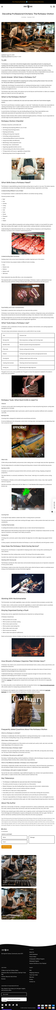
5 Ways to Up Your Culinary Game (9, 970)
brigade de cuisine (7, 821)
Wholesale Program (34, 961)
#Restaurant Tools (33, 820)
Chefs (2, 823)
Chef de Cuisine (24, 821)
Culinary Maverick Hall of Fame (9, 976)
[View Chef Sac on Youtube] (2, 1008)
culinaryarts (27, 823)
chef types (52, 821)
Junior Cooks (46, 823)
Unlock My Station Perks (14, 999)
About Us (31, 952)
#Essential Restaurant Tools (49, 818)
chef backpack (14, 821)
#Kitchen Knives (14, 820)
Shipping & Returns (34, 972)
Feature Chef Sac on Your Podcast (37, 963)
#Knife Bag (20, 820)
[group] (28, 2)
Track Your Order (33, 975)
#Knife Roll (24, 820)
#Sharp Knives (41, 820)
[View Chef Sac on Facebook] (9, 1005)
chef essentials (31, 821)
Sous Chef (35, 825)
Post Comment (6, 846)
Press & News (32, 956)
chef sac (44, 821)
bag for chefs (46, 820)
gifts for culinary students (39, 823)
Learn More (3, 967)
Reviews (3, 979)
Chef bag (19, 821)
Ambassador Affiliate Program (36, 959)
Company (31, 949)
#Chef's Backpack (29, 818)
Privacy (31, 979)
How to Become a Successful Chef (13, 915)
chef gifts (36, 821)
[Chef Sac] (28, 6)
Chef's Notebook (33, 954)
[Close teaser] (52, 511)
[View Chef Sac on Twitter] (13, 1005)
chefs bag (6, 823)
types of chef (49, 825)
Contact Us (32, 981)
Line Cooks (13, 825)
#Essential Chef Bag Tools (38, 818)
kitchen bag (52, 823)
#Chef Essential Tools (21, 818)
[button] (51, 7)
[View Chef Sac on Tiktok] (6, 1005)
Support (31, 967)
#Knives (28, 820)
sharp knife (31, 825)
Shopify (33, 1007)
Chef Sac (25, 1007)
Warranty (31, 977)
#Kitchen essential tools (6, 820)
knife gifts (8, 825)
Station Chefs (44, 825)
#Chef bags (14, 818)
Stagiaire (39, 825)
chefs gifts (10, 823)
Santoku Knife (26, 825)
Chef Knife (40, 821)
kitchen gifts (3, 825)
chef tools (48, 821)
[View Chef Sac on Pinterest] (17, 1005)
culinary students (21, 823)
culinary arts (14, 823)
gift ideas (32, 823)
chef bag (9, 680)
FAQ (30, 970)
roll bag (21, 825)
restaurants (17, 825)
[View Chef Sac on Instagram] (2, 1005)
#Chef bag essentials (7, 818)
